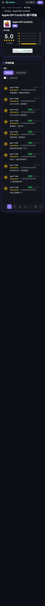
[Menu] (3, 2)
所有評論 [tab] (8, 73)
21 (35, 207)
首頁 (3, 7)
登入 (40, 2)
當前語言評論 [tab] (20, 73)
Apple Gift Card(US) (14, 7)
